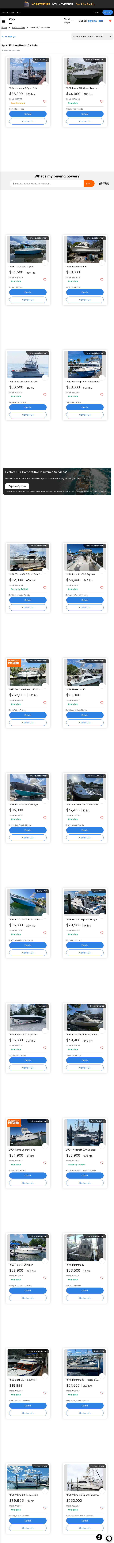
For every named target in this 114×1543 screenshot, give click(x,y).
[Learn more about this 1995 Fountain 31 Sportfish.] (28, 1017)
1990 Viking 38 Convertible (23, 1495)
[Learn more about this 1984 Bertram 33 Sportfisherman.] (85, 1017)
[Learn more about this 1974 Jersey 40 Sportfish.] (28, 71)
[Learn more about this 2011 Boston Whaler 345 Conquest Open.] (28, 672)
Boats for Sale (18, 28)
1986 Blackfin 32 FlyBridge (23, 804)
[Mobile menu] (3, 21)
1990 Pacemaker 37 (77, 266)
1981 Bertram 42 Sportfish (23, 381)
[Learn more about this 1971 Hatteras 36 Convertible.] (85, 787)
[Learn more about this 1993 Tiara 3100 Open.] (28, 1247)
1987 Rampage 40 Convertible (82, 381)
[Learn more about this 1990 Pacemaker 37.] (85, 249)
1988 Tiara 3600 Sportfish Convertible (26, 574)
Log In (95, 12)
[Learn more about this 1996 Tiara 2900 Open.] (28, 249)
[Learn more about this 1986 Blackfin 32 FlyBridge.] (28, 787)
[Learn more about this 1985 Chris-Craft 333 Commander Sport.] (28, 902)
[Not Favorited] (45, 101)
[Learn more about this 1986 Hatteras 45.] (85, 672)
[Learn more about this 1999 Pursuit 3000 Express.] (85, 557)
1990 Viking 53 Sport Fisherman (83, 1495)
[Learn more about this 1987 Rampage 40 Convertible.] (85, 364)
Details (27, 114)
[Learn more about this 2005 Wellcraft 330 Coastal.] (85, 1132)
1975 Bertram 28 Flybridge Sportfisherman (83, 1380)
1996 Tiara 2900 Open (21, 266)
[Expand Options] (45, 84)
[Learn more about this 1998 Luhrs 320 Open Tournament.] (85, 71)
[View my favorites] (110, 21)
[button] (99, 1537)
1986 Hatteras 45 (75, 689)
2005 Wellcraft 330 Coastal (81, 1149)
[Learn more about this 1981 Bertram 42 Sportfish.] (28, 364)
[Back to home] (11, 21)
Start (89, 183)
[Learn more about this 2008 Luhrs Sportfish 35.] (28, 1132)
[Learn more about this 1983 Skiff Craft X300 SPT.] (28, 1362)
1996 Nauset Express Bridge (81, 919)
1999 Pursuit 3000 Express (80, 574)
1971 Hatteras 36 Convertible (82, 804)
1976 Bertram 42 (75, 1265)
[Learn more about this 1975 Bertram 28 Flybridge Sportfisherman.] (85, 1362)
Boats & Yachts (7, 12)
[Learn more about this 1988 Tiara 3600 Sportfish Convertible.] (28, 557)
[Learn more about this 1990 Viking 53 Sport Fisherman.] (85, 1477)
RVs (18, 12)
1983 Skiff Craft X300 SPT (23, 1380)
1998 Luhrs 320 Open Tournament (83, 88)
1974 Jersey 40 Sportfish (23, 88)
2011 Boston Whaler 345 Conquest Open (26, 689)
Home (4, 28)
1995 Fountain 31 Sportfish (23, 1034)
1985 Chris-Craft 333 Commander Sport (26, 919)
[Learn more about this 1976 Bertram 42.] (85, 1247)
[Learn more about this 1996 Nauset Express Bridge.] (85, 902)
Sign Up (107, 12)
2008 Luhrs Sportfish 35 (22, 1149)
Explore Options (17, 486)
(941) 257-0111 (95, 21)
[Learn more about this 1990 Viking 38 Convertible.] (28, 1477)
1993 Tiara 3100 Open (21, 1265)
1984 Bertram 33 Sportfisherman (83, 1034)
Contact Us (28, 121)
